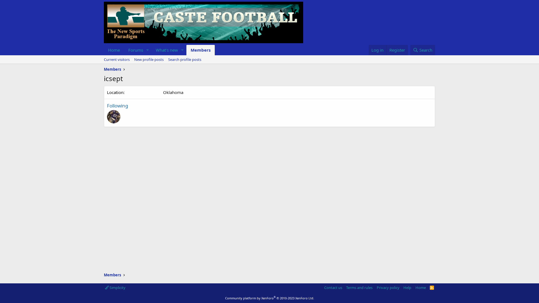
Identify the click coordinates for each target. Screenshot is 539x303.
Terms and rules (359, 287)
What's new (167, 50)
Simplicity (117, 287)
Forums (135, 50)
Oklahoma (173, 92)
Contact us (333, 287)
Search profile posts (184, 59)
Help (407, 287)
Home (114, 50)
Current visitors (117, 59)
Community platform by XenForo (269, 298)
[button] (148, 50)
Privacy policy (388, 287)
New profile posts (149, 59)
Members (201, 50)
